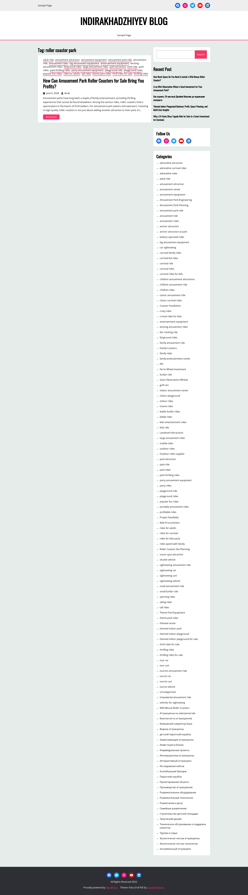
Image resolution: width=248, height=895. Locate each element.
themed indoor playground (174, 633)
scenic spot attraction (171, 554)
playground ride (113, 70)
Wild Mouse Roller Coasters (174, 708)
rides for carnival (169, 533)
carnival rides (167, 268)
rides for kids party (170, 538)
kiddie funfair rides (170, 411)
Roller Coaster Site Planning (175, 549)
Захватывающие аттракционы (177, 739)
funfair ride (166, 374)
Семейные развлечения (173, 808)
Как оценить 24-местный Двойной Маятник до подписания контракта (179, 98)
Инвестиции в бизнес (172, 744)
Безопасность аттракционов (176, 718)
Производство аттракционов (176, 787)
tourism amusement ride (173, 670)
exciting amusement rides (174, 326)
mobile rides (166, 443)
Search (201, 54)
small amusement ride (172, 586)
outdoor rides (167, 448)
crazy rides (166, 311)
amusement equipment (94, 59)
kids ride (164, 427)
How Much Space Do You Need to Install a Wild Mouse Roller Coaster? (179, 78)
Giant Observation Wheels (174, 379)
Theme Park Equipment (172, 612)
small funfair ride (169, 591)
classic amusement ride (172, 295)
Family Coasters (168, 348)
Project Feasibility (169, 517)
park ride (132, 66)
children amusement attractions (177, 279)
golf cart (164, 385)
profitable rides (168, 512)
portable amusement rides (174, 506)
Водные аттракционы (172, 729)
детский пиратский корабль (175, 734)
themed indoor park (171, 628)
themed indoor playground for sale (179, 639)
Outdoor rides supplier (172, 453)
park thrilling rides (60, 70)
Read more (53, 117)
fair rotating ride (169, 332)
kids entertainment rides (173, 422)
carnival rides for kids (171, 274)
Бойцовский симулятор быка (176, 723)
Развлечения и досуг (171, 803)
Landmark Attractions (171, 432)
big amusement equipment (84, 63)
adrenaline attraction (171, 163)
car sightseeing (168, 247)
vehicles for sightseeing (172, 702)
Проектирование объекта (174, 782)
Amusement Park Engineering (176, 199)
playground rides (133, 70)
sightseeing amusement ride (175, 565)
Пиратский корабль (171, 776)
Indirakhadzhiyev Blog (124, 20)
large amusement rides (95, 66)
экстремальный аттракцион (175, 848)
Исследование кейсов (172, 766)
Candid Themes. (156, 887)
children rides (167, 289)
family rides (166, 353)
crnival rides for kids (171, 316)
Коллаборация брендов (173, 771)
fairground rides (72, 66)
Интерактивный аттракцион (175, 760)
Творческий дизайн (171, 819)
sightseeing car (168, 570)
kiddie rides (166, 416)
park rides (165, 469)
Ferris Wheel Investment (173, 369)
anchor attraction (169, 226)
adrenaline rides (168, 173)
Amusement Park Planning (174, 205)
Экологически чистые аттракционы (180, 838)
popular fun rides (52, 73)
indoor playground (170, 395)
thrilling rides (141, 73)
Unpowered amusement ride (175, 697)
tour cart (164, 665)
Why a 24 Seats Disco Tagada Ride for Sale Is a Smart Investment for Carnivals (181, 118)
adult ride (48, 59)
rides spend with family (172, 543)
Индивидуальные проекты (174, 750)
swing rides (166, 602)
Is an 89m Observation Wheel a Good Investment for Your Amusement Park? (177, 88)
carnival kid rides (169, 258)
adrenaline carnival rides (173, 168)
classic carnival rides (171, 300)
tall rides (86, 73)
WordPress (112, 887)
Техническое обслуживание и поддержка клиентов (183, 826)
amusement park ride (120, 59)
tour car (164, 660)
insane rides (166, 406)
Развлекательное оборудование (178, 792)
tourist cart (166, 681)
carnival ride (166, 263)
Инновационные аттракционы (177, 755)
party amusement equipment (87, 70)
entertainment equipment (115, 63)
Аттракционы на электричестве (177, 713)
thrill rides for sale (122, 73)
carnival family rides (170, 252)
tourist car (165, 676)
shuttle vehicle (167, 559)
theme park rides (101, 73)
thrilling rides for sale (171, 655)
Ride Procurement (170, 522)
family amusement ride (172, 342)
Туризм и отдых (168, 833)
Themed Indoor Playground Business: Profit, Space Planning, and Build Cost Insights (180, 108)
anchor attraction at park (173, 231)
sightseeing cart (168, 575)
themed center (168, 623)
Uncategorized (168, 692)
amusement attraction (67, 59)
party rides (166, 485)
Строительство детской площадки (179, 813)
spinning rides (167, 596)
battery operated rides (172, 237)
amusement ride (169, 215)
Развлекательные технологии (176, 797)
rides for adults (71, 73)
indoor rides (166, 401)
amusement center (170, 189)
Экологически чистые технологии (179, 843)
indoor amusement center (174, 390)
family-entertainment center (175, 358)
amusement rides (58, 63)
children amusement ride (173, 284)
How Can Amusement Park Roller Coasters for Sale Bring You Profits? (93, 83)
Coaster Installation (170, 305)
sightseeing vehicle (170, 581)
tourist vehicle (167, 686)
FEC (162, 364)
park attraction (118, 66)
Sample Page (45, 5)
